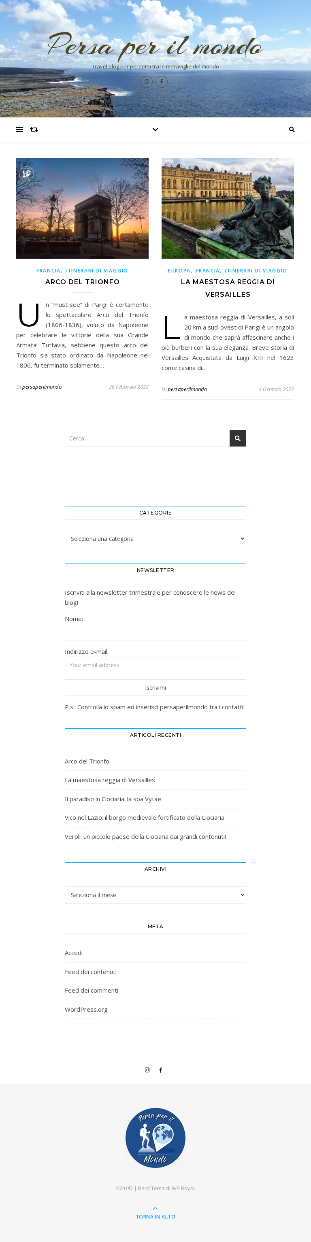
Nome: (74, 619)
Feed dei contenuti (91, 972)
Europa (179, 270)
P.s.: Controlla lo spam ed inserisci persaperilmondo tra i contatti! (155, 707)
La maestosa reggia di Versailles (110, 780)
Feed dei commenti (91, 990)
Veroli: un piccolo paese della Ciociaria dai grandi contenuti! (145, 836)
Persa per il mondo (155, 45)
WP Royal (183, 1188)
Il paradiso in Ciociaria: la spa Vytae (113, 799)
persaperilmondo (42, 386)
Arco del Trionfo (82, 282)
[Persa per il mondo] (155, 1138)
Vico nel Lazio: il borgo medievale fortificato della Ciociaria (144, 817)
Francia (48, 270)
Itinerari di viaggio (97, 270)
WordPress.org (86, 1009)
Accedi (74, 953)
